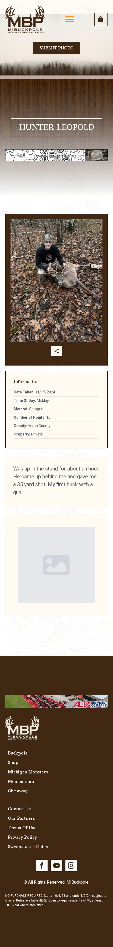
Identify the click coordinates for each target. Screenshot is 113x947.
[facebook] (42, 865)
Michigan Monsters (28, 771)
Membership (21, 781)
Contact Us (19, 808)
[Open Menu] (69, 19)
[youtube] (56, 865)
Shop (13, 762)
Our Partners (21, 818)
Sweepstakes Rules (28, 846)
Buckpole (18, 753)
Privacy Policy (22, 837)
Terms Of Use (22, 827)
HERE (43, 900)
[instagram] (71, 865)
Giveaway (17, 790)
